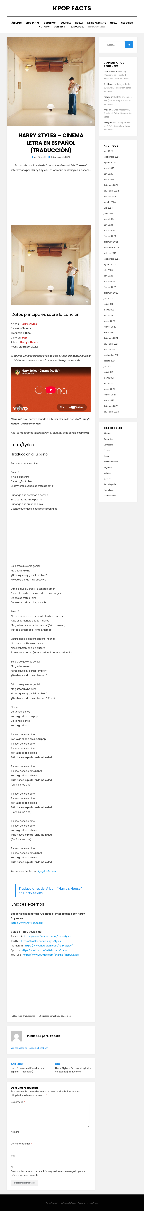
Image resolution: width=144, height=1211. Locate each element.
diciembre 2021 (111, 338)
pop (69, 1016)
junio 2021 (108, 372)
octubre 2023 (110, 253)
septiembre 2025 (112, 157)
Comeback (50, 22)
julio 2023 (108, 270)
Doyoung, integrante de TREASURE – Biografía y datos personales (117, 75)
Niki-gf (107, 122)
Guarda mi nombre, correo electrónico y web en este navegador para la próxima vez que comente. (48, 1173)
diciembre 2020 (111, 406)
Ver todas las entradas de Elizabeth (29, 1048)
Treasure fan (109, 71)
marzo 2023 (109, 281)
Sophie (107, 84)
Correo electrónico (21, 1143)
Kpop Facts (72, 8)
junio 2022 (108, 304)
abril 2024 (108, 225)
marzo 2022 (109, 321)
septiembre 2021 (111, 355)
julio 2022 (108, 298)
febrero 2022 (110, 327)
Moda (113, 22)
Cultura (66, 22)
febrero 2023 (110, 287)
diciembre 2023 (111, 242)
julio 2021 (108, 366)
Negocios (127, 22)
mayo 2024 (109, 219)
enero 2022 (109, 332)
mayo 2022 (109, 310)
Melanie (107, 97)
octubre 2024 (110, 196)
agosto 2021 (109, 361)
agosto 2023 (110, 264)
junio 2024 (108, 213)
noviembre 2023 (111, 247)
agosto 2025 (110, 163)
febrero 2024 (110, 236)
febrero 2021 (110, 395)
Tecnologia (76, 26)
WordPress (93, 1203)
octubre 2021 (110, 349)
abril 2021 (108, 383)
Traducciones (96, 26)
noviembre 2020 (111, 412)
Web (13, 1155)
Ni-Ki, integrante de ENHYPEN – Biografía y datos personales (117, 126)
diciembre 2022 (111, 293)
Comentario (18, 1102)
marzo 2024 (109, 230)
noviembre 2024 (111, 191)
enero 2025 (109, 179)
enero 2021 (109, 400)
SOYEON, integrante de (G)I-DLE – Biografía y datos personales (118, 100)
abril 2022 (108, 315)
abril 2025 (108, 174)
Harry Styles (61, 1016)
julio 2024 (108, 208)
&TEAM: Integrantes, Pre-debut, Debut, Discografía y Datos (118, 113)
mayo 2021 (109, 378)
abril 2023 (108, 276)
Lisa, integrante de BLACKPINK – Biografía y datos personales (117, 88)
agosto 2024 (110, 202)
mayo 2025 (109, 168)
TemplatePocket (69, 1203)
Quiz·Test (59, 26)
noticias (44, 26)
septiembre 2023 (112, 259)
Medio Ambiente (96, 22)
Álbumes (16, 22)
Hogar (79, 22)
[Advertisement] (51, 201)
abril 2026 (108, 151)
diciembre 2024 (111, 185)
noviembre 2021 (111, 344)
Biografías (33, 22)
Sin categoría (110, 484)
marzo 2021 (109, 389)
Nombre (16, 1132)
